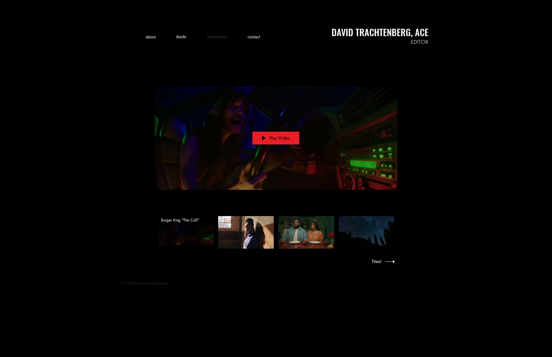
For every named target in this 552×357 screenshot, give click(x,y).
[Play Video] (186, 232)
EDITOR (419, 42)
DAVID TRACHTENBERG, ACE (380, 32)
